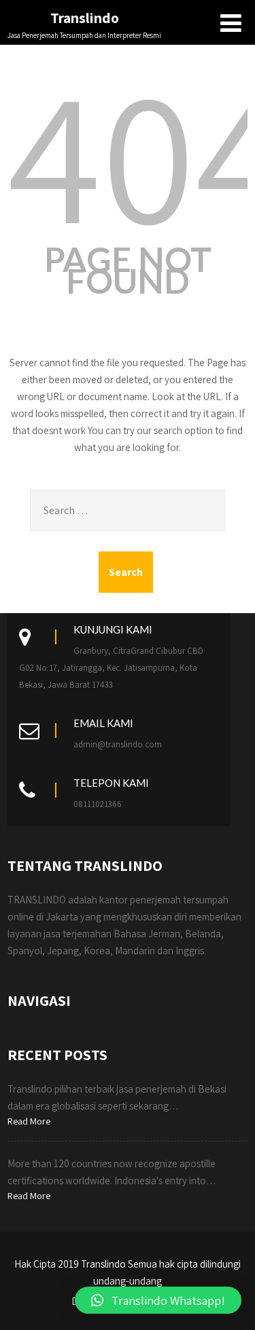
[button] (158, 1300)
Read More (28, 1121)
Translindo (84, 17)
